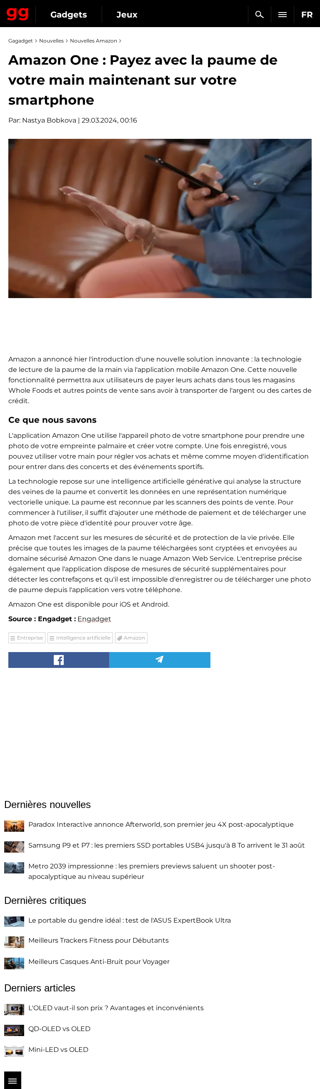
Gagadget (17, 12)
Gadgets (68, 15)
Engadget (94, 619)
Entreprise (30, 638)
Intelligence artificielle (83, 638)
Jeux (127, 15)
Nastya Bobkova (49, 120)
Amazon (134, 638)
